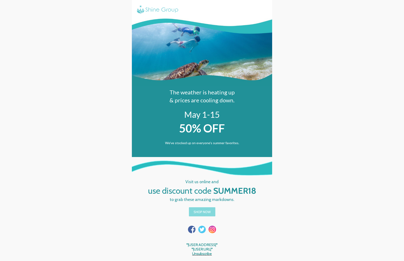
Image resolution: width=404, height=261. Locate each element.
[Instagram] (212, 229)
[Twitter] (202, 229)
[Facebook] (191, 229)
